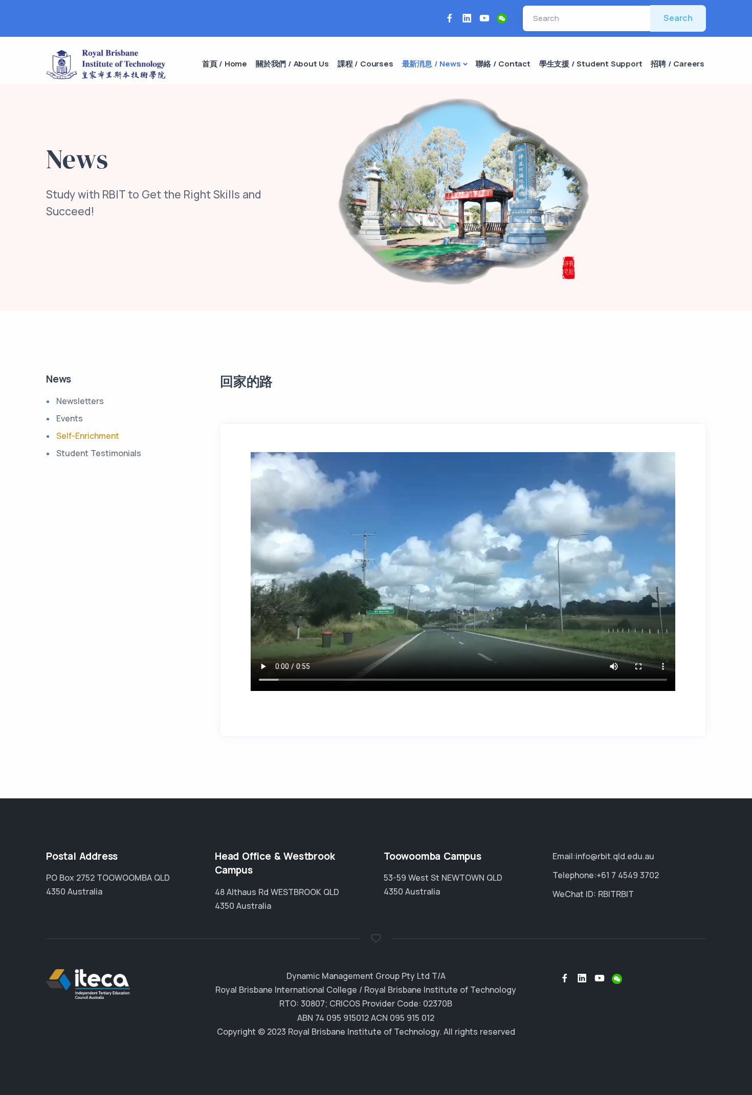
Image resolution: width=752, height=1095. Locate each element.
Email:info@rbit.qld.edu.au (603, 856)
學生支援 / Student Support (591, 63)
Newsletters (80, 401)
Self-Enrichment (87, 435)
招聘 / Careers (677, 63)
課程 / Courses (365, 63)
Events (69, 418)
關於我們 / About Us (292, 63)
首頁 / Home (224, 63)
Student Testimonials (98, 453)
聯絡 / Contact (503, 63)
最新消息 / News (431, 63)
